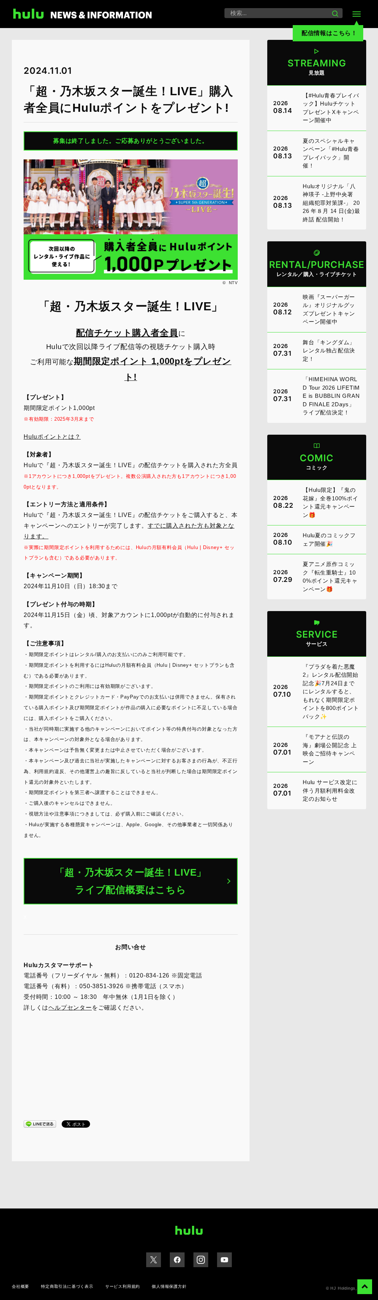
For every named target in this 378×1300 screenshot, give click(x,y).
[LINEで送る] (40, 1123)
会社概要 (20, 1286)
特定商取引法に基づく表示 (67, 1286)
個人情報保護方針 (169, 1286)
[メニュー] (357, 14)
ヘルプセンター (70, 1007)
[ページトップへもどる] (364, 1286)
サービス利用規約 (122, 1286)
